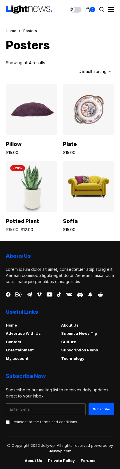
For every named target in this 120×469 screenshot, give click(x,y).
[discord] (80, 294)
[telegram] (29, 294)
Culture (68, 341)
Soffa (70, 221)
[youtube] (49, 295)
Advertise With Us (23, 333)
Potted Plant (22, 221)
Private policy (61, 460)
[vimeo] (39, 295)
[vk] (69, 295)
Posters (30, 30)
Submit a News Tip (79, 333)
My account (17, 358)
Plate (70, 144)
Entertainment (20, 350)
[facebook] (8, 294)
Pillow (14, 144)
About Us (70, 325)
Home (11, 30)
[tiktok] (59, 294)
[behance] (18, 295)
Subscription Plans (79, 350)
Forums (88, 460)
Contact (13, 341)
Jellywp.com (60, 451)
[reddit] (100, 294)
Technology (72, 358)
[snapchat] (90, 294)
